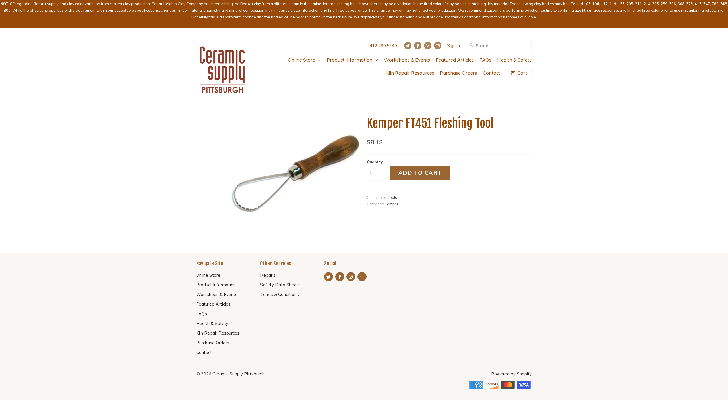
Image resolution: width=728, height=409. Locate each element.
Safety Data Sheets (280, 284)
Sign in (453, 45)
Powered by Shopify (511, 374)
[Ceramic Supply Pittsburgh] (222, 65)
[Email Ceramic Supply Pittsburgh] (437, 45)
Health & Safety (514, 60)
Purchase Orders (458, 73)
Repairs (268, 275)
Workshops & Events (407, 60)
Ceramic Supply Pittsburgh (238, 374)
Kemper (391, 204)
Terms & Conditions (279, 294)
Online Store (302, 60)
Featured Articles (455, 60)
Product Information (350, 60)
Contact (491, 73)
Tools (392, 197)
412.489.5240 (383, 45)
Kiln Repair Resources (410, 73)
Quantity (375, 162)
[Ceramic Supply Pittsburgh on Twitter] (407, 45)
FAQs (485, 60)
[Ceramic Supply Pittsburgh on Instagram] (427, 45)
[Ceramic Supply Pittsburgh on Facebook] (417, 45)
